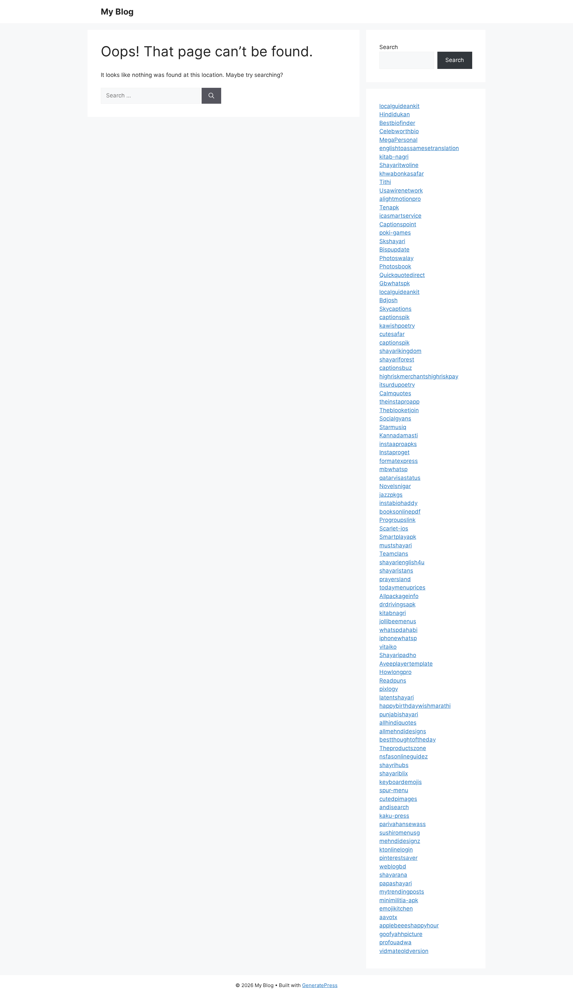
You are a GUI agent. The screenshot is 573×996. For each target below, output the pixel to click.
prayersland (395, 579)
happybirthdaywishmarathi (415, 705)
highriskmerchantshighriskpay (418, 376)
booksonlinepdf (399, 511)
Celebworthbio (399, 131)
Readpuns (392, 680)
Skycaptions (395, 308)
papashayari (395, 883)
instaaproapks (398, 444)
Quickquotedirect (402, 275)
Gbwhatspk (394, 283)
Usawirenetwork (401, 190)
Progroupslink (397, 520)
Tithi (385, 182)
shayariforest (396, 359)
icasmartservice (400, 215)
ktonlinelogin (396, 849)
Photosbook (395, 266)
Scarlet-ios (393, 528)
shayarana (393, 874)
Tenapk (389, 207)
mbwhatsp (393, 469)
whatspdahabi (398, 630)
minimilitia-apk (398, 900)
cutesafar (392, 334)
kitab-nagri (394, 156)
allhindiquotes (397, 722)
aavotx (388, 917)
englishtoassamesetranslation (419, 148)
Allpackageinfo (398, 596)
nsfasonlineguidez (403, 756)
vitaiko (388, 646)
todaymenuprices (402, 587)
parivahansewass (402, 824)
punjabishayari (398, 714)
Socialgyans (395, 418)
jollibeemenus (397, 621)
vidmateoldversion (403, 951)
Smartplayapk (397, 536)
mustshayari (395, 545)
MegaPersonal (398, 140)
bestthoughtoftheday (407, 739)
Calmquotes (395, 393)
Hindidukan (394, 114)
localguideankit (399, 106)
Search (388, 47)
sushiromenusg (399, 832)
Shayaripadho (397, 655)
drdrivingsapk (397, 604)
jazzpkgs (391, 494)
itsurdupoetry (397, 384)
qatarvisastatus (399, 477)
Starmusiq (392, 427)
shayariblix (393, 773)
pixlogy (388, 689)
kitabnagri (392, 613)
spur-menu (393, 790)
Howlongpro (395, 672)
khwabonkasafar (401, 173)
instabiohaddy (398, 503)
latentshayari (396, 697)
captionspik (394, 317)
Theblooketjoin (399, 410)
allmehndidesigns (402, 731)
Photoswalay (396, 258)
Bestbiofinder (397, 123)
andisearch (394, 807)
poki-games (395, 232)
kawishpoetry (397, 325)
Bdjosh (388, 300)
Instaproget (394, 452)
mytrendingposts (401, 891)
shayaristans (396, 570)
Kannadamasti (398, 435)
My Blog (117, 12)
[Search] (211, 96)
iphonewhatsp (398, 638)
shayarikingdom (400, 351)
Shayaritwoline (398, 165)
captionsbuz (395, 367)
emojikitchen (396, 908)
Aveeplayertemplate (406, 663)
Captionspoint (397, 224)
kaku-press (394, 815)
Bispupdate (394, 249)
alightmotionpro (400, 198)
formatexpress (398, 461)
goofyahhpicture (400, 934)
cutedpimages (398, 799)
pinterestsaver (398, 858)
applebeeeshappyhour (409, 925)
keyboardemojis (400, 782)
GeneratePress (320, 985)
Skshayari (392, 241)
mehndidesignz (399, 841)
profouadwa (395, 942)
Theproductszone (402, 748)
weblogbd (392, 866)
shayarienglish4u (401, 562)
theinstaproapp (399, 401)
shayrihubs (394, 765)
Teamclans (393, 553)
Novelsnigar (395, 486)
